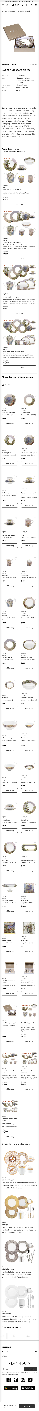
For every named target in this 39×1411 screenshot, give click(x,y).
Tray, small (24, 941)
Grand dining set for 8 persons (13, 351)
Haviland (20, 11)
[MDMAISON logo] (19, 1363)
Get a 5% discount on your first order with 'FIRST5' (19, 1)
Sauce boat (6, 820)
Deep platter (25, 615)
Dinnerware (11, 11)
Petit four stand (7, 900)
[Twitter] (30, 1380)
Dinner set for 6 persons (11, 297)
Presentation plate (8, 412)
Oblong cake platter (28, 860)
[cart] (32, 5)
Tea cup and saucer (8, 535)
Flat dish (5, 860)
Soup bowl (5, 780)
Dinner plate (25, 412)
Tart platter (25, 820)
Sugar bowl (25, 575)
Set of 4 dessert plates (9, 1023)
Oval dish (5, 698)
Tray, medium (6, 941)
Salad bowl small (27, 698)
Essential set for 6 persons (12, 242)
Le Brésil (27, 11)
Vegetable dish (26, 657)
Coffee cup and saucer (10, 493)
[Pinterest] (16, 1380)
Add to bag (27, 1406)
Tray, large (24, 900)
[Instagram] (23, 1380)
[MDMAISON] (19, 5)
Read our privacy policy (13, 1374)
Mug (22, 535)
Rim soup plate (7, 657)
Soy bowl (24, 780)
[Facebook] (8, 1380)
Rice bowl (24, 738)
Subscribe (31, 1369)
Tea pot (4, 615)
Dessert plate (6, 453)
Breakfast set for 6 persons (12, 189)
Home (4, 11)
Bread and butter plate (29, 453)
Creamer (5, 575)
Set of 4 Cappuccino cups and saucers (28, 982)
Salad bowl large (7, 738)
